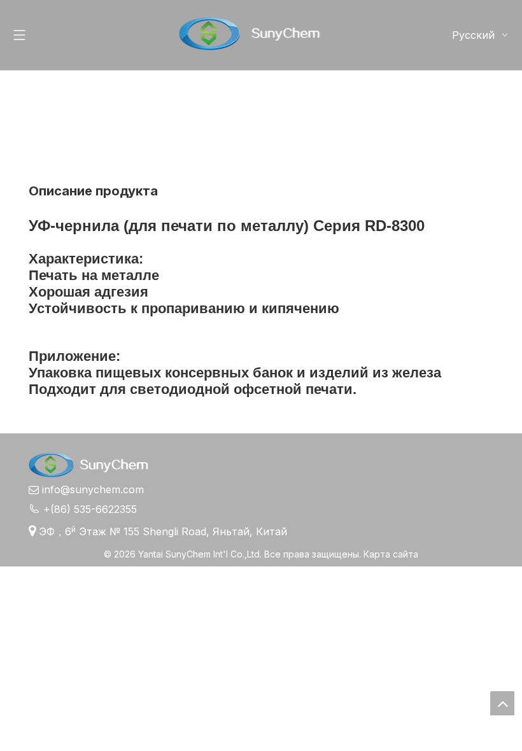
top (502, 703)
